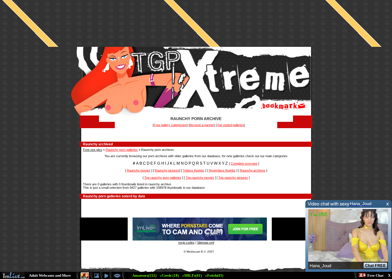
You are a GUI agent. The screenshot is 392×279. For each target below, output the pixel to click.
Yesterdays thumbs (222, 170)
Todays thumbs (193, 170)
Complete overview (244, 163)
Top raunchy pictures (233, 177)
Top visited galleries (230, 125)
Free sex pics (92, 149)
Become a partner (201, 125)
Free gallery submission (170, 125)
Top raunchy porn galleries (162, 177)
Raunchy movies (138, 170)
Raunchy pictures (167, 170)
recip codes (186, 242)
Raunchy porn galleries (122, 149)
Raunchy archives (252, 170)
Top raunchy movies (200, 177)
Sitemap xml (205, 242)
